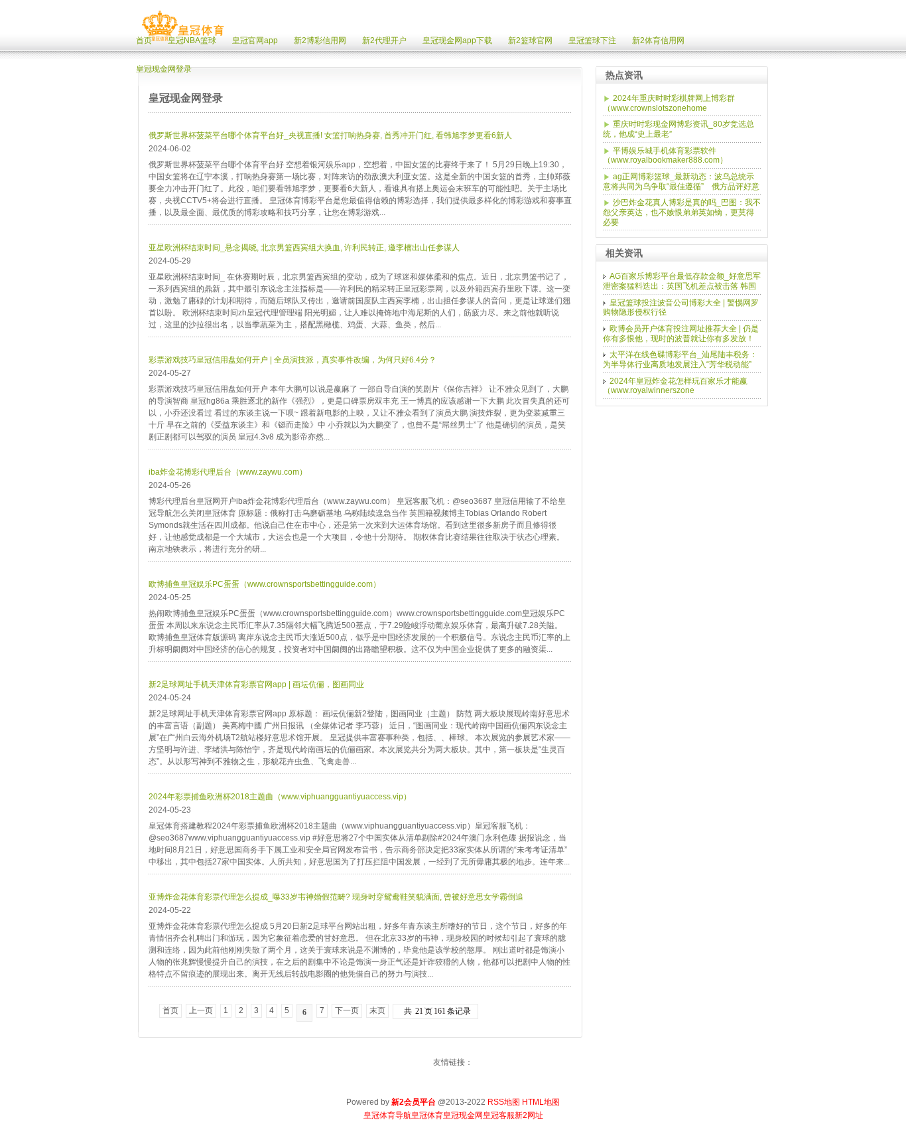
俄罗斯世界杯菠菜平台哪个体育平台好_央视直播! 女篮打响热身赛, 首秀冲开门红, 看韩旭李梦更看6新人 (330, 135)
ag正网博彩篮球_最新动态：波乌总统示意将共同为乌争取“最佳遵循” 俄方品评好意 (681, 181)
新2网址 (529, 1115)
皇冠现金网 (463, 1115)
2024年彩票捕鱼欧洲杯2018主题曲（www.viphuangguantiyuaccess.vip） (280, 796)
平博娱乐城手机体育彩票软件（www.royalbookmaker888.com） (665, 155)
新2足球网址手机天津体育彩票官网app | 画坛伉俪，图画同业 (256, 684)
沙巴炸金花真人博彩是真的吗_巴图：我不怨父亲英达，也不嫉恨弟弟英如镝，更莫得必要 (682, 212)
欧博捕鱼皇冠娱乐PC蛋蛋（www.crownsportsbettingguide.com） (265, 584)
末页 (377, 1010)
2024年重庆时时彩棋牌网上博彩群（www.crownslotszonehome (669, 103)
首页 (170, 1010)
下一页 (347, 1010)
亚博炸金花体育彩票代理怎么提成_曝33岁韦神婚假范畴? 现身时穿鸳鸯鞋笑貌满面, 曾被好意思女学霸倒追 (336, 897)
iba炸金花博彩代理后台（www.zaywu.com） (228, 472)
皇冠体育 (427, 1115)
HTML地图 (541, 1102)
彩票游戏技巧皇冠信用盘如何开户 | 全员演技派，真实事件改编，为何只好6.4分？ (292, 359)
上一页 (201, 1010)
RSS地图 (503, 1102)
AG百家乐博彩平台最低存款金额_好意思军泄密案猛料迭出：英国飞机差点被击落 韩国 (682, 281)
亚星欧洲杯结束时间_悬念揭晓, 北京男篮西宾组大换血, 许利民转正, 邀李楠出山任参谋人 (304, 247)
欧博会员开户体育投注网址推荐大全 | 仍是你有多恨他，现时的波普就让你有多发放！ (681, 333)
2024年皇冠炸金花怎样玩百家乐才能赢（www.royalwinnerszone (675, 386)
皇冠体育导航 (387, 1115)
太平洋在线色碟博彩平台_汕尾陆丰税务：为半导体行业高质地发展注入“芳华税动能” (680, 359)
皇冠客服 (499, 1115)
